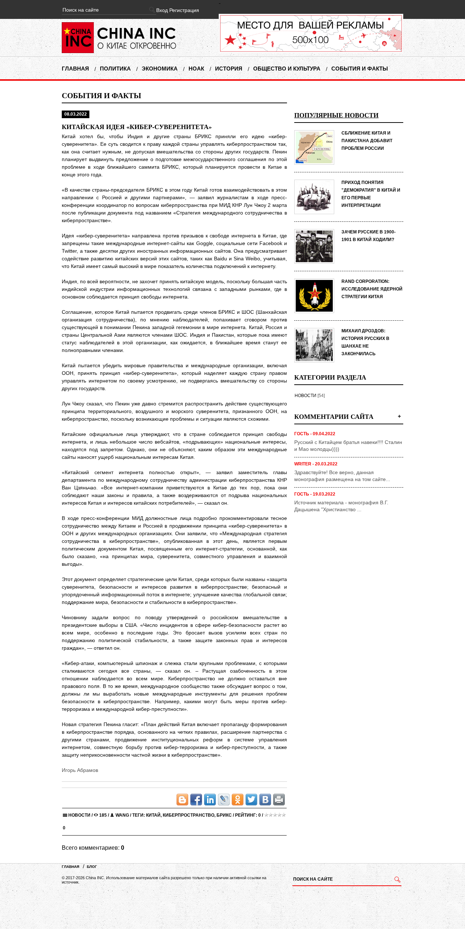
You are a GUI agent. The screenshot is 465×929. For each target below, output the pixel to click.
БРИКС (224, 815)
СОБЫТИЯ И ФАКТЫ (101, 95)
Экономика (160, 68)
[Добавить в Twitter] (251, 799)
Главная (75, 68)
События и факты (359, 68)
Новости (79, 815)
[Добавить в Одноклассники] (237, 799)
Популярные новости (336, 115)
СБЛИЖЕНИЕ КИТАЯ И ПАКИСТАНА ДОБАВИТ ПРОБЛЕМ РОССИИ (366, 141)
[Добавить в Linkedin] (210, 799)
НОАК (196, 68)
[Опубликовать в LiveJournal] (224, 799)
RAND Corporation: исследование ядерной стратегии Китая (372, 289)
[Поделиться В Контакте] (265, 799)
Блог (92, 867)
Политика (115, 68)
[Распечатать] (279, 799)
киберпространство (188, 815)
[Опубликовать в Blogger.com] (182, 799)
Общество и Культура (286, 68)
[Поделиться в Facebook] (196, 799)
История (228, 68)
